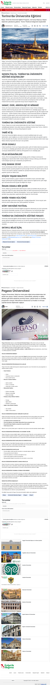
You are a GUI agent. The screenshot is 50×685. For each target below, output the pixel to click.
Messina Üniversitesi (26, 602)
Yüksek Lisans (9, 7)
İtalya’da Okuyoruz (6, 13)
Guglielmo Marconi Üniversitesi (29, 552)
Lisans (2, 7)
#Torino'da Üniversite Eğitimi (23, 241)
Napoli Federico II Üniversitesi (28, 614)
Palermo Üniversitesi (26, 651)
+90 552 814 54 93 (31, 235)
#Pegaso (25, 495)
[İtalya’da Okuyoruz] (7, 666)
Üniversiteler (17, 7)
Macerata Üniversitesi (26, 589)
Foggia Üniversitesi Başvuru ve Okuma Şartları (32, 540)
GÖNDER (46, 266)
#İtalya (4, 495)
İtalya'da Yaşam (26, 7)
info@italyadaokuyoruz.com (14, 237)
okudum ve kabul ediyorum (14, 266)
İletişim (40, 7)
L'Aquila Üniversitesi (26, 577)
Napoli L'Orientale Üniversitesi (28, 626)
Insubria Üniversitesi (26, 565)
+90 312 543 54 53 (20, 235)
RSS (13, 680)
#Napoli (31, 495)
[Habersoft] (43, 684)
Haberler (34, 7)
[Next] (48, 10)
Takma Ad (4, 249)
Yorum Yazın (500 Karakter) (7, 255)
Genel (10, 672)
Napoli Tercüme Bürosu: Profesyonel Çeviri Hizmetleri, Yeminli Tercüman (16, 9)
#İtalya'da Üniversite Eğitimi (9, 241)
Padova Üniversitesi (26, 639)
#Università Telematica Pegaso (14, 495)
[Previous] (47, 10)
